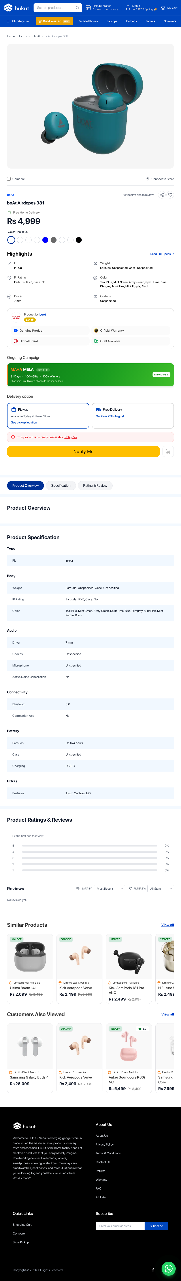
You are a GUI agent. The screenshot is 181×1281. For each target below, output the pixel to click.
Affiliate (101, 1197)
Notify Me (84, 451)
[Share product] (162, 195)
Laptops (112, 21)
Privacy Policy (105, 1144)
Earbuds (131, 21)
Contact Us (103, 1162)
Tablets (150, 21)
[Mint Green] (20, 240)
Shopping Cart (22, 1224)
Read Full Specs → (162, 254)
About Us (102, 1135)
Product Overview (25, 485)
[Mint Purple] (70, 240)
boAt (37, 36)
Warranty (101, 1179)
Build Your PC (56, 21)
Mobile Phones (88, 21)
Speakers (170, 21)
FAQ (98, 1188)
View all (167, 925)
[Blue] (45, 240)
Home (11, 36)
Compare (19, 1233)
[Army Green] (28, 240)
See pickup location (24, 422)
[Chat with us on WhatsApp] (169, 1269)
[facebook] (153, 1270)
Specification (60, 485)
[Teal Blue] (11, 240)
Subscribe (156, 1226)
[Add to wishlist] (170, 195)
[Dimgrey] (54, 240)
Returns (101, 1171)
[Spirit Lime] (37, 240)
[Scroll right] (168, 969)
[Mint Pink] (62, 240)
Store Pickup (21, 1242)
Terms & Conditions (108, 1153)
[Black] (79, 240)
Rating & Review (95, 485)
